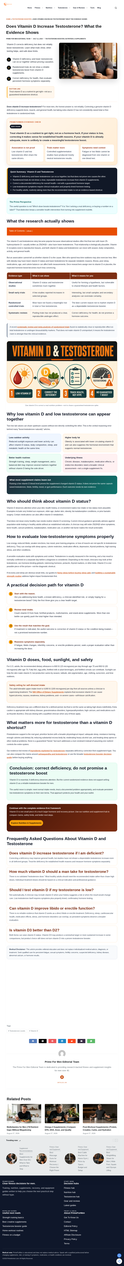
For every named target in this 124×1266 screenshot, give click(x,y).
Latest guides (70, 1205)
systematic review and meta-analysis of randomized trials (43, 327)
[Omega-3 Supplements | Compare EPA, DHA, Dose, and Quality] (62, 1113)
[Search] (116, 8)
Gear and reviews (72, 1201)
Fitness (37, 8)
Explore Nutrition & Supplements (26, 823)
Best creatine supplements (14, 1222)
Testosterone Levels (16, 1031)
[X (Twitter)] (43, 1041)
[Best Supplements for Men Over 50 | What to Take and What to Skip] (11, 1158)
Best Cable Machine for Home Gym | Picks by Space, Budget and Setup (83, 1161)
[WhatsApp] (91, 1041)
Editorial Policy (71, 1226)
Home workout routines (12, 1230)
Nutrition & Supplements (75, 39)
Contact (67, 1222)
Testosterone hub (71, 1197)
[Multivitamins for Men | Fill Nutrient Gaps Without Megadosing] (24, 1113)
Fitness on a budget (11, 1235)
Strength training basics (13, 1217)
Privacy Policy (70, 1239)
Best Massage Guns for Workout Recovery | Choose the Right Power (54, 1161)
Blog (99, 8)
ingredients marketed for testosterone (47, 751)
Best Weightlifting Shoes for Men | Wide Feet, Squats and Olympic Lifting (111, 1161)
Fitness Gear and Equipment (55, 1148)
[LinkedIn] (62, 1041)
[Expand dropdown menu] (41, 8)
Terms (67, 1243)
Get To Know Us (71, 1217)
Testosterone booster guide (14, 1226)
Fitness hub (69, 1188)
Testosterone (62, 8)
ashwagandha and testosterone (52, 754)
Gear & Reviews (79, 8)
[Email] (81, 1041)
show (29, 231)
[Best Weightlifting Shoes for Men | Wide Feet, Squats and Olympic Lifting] (98, 1158)
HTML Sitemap (70, 1230)
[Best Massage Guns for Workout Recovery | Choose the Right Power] (41, 1158)
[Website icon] (62, 1077)
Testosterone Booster (21, 19)
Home (29, 8)
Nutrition (49, 8)
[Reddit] (72, 1041)
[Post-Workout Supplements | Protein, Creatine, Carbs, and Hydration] (100, 1113)
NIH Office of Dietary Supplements (48, 692)
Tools (92, 8)
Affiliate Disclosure (72, 1235)
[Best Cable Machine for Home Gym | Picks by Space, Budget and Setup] (70, 1158)
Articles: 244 (62, 1082)
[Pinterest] (52, 1041)
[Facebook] (33, 1041)
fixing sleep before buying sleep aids (74, 573)
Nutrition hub (69, 1192)
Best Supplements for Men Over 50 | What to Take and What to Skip (25, 1161)
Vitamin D (33, 1031)
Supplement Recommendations (26, 1149)
